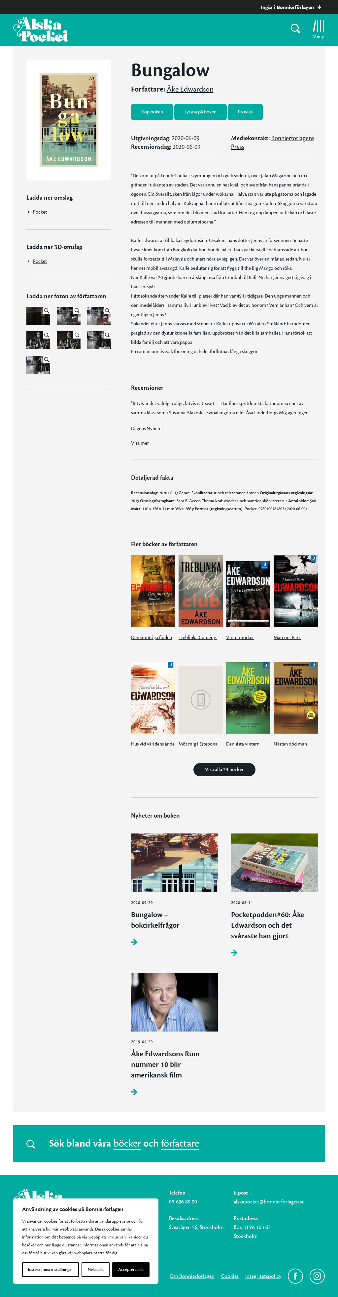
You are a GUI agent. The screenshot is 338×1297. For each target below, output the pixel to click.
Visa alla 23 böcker (224, 769)
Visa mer (140, 443)
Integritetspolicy (263, 1276)
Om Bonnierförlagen (192, 1276)
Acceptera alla (131, 1269)
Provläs (245, 112)
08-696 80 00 (183, 1201)
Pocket (40, 212)
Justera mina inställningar (50, 1269)
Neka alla (96, 1269)
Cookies (230, 1276)
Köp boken (152, 112)
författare (180, 1143)
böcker (127, 1143)
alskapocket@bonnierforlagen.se (269, 1201)
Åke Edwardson (190, 89)
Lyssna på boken (201, 112)
